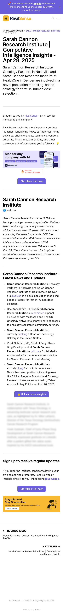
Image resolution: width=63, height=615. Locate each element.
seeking (22, 334)
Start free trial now (32, 181)
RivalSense (31, 115)
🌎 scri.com (10, 210)
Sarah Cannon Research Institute (43, 31)
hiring (20, 368)
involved (16, 295)
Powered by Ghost (31, 609)
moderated (37, 313)
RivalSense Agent (14, 31)
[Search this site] (53, 18)
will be (35, 351)
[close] (59, 7)
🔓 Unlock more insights (31, 394)
